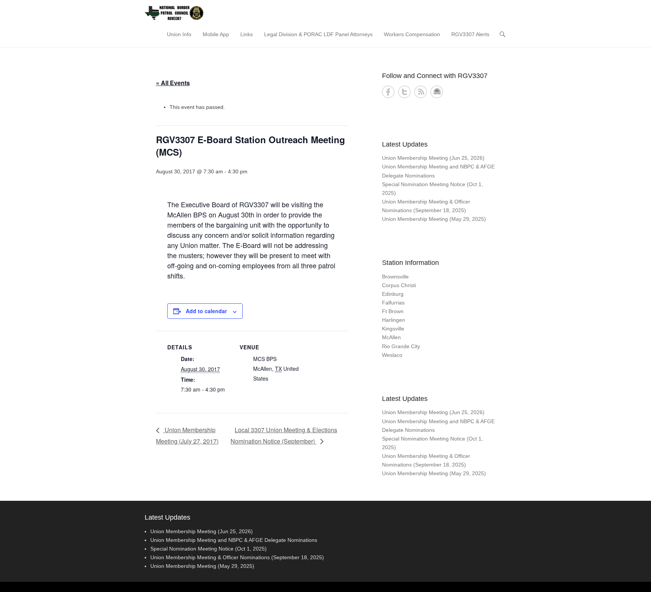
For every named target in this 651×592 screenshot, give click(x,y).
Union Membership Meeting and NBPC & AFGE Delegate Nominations (233, 540)
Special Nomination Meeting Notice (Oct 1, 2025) (208, 549)
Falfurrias (393, 303)
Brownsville (395, 277)
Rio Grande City (401, 346)
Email (437, 92)
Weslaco (392, 355)
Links (246, 34)
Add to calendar (206, 311)
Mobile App (216, 34)
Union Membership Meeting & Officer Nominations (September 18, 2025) (237, 557)
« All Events (173, 82)
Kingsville (393, 329)
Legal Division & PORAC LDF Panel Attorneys (318, 34)
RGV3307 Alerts (470, 34)
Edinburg (392, 294)
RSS (420, 92)
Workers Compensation (412, 34)
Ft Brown (392, 311)
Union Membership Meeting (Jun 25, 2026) (433, 158)
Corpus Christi (399, 285)
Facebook (388, 92)
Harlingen (393, 320)
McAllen (391, 337)
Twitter (404, 92)
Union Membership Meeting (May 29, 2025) (434, 219)
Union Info (179, 34)
